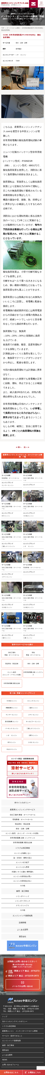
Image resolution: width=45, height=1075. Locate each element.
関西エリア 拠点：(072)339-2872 (23, 976)
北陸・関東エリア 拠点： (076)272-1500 (23, 1009)
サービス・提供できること (12, 1036)
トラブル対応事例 (22, 848)
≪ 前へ (18, 447)
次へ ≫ (26, 447)
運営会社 (22, 936)
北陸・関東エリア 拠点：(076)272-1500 (24, 972)
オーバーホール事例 (13, 28)
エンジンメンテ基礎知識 (22, 916)
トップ (4, 1016)
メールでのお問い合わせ (22, 986)
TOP (2, 28)
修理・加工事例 (22, 891)
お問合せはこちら (11, 1072)
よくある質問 (22, 930)
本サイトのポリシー (22, 803)
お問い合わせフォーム (10, 1065)
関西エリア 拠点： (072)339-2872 (21, 1011)
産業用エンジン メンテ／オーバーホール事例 (19, 1031)
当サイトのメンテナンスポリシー (14, 1021)
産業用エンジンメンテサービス (22, 810)
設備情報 (22, 922)
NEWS (4, 1060)
